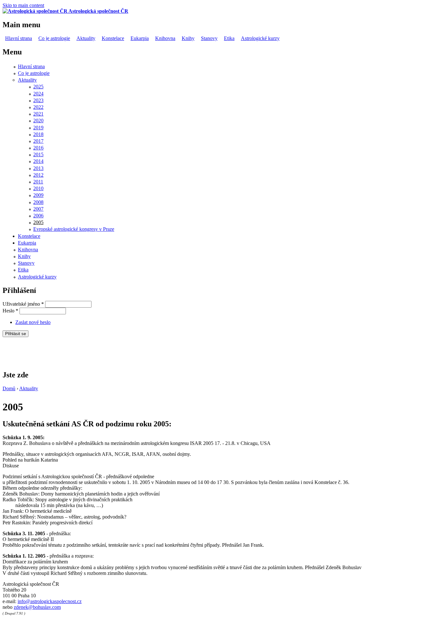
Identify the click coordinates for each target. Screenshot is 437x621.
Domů (9, 388)
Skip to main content (23, 5)
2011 (38, 181)
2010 (38, 188)
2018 (38, 134)
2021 (38, 114)
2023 (38, 100)
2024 (38, 93)
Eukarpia (140, 38)
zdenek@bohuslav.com (37, 607)
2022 (38, 107)
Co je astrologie (54, 38)
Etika (229, 38)
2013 (38, 168)
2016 (38, 147)
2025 (38, 86)
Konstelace (113, 38)
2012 (38, 175)
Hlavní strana (18, 38)
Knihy (188, 38)
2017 (38, 141)
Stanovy (209, 38)
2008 (38, 202)
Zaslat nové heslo (33, 322)
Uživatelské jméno (23, 304)
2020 (38, 120)
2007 (38, 209)
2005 (38, 222)
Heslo (10, 310)
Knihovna (165, 38)
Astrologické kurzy (260, 38)
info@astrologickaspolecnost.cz (50, 601)
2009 (38, 195)
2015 (38, 154)
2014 (38, 161)
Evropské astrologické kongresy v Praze (73, 229)
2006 (38, 215)
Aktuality (85, 38)
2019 (38, 127)
